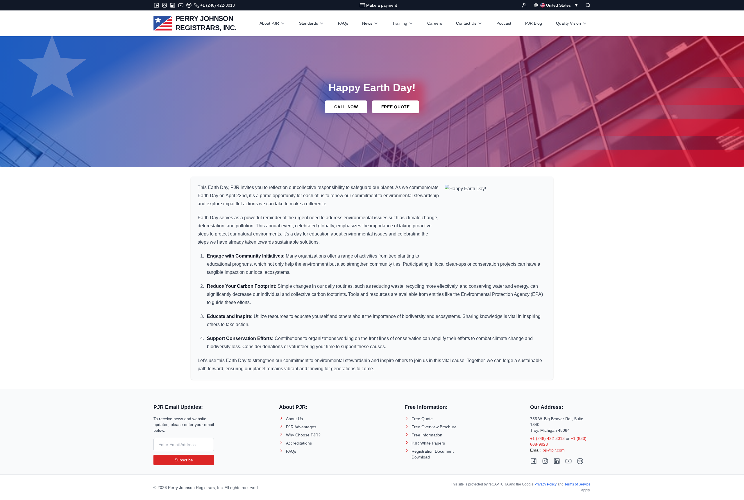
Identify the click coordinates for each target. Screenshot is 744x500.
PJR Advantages (301, 427)
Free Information (427, 435)
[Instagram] (164, 5)
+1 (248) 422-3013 (547, 438)
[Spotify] (189, 5)
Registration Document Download (433, 454)
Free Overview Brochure (434, 427)
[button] (588, 5)
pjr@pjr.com (554, 450)
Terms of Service (577, 484)
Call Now (346, 107)
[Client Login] (524, 5)
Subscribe (184, 460)
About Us (294, 418)
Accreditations (299, 443)
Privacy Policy (545, 484)
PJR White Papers (428, 443)
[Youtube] (181, 5)
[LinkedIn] (173, 5)
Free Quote (395, 107)
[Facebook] (156, 5)
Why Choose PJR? (303, 435)
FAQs (291, 451)
